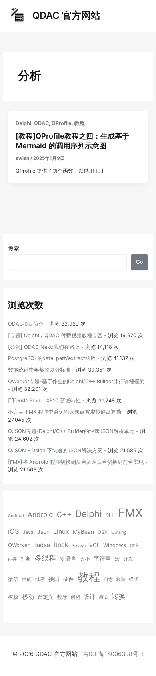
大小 (85, 559)
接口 (54, 579)
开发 (128, 558)
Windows (114, 545)
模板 (13, 597)
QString (119, 532)
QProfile (62, 123)
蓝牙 (62, 597)
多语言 (68, 558)
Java (28, 532)
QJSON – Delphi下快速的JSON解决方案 (55, 450)
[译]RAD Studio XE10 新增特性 (44, 401)
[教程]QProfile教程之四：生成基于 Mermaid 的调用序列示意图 (72, 140)
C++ (64, 514)
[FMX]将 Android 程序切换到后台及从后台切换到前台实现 (76, 462)
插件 (68, 579)
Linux (61, 531)
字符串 (102, 558)
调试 (103, 597)
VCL (94, 545)
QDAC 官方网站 (66, 15)
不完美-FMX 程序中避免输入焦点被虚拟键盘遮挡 (64, 412)
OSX (103, 532)
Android (40, 514)
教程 (79, 123)
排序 (40, 579)
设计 (89, 597)
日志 (108, 579)
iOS (13, 531)
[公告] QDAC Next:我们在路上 (44, 347)
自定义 (45, 597)
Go (139, 262)
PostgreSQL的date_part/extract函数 (52, 358)
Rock (61, 545)
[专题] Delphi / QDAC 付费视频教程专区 (55, 335)
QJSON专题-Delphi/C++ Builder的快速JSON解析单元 (71, 431)
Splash (79, 545)
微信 (13, 579)
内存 (12, 559)
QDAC (41, 123)
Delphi (23, 123)
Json (43, 532)
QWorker (19, 545)
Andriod (16, 515)
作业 (134, 545)
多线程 (45, 558)
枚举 (120, 579)
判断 (25, 558)
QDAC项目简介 (26, 324)
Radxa (41, 545)
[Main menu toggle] (140, 16)
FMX (130, 513)
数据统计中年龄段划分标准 (39, 370)
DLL (109, 515)
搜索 (13, 248)
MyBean (83, 532)
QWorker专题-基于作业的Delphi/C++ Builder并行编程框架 (76, 381)
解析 (75, 597)
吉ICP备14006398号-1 (113, 654)
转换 (118, 596)
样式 (133, 579)
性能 (27, 579)
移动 (28, 596)
